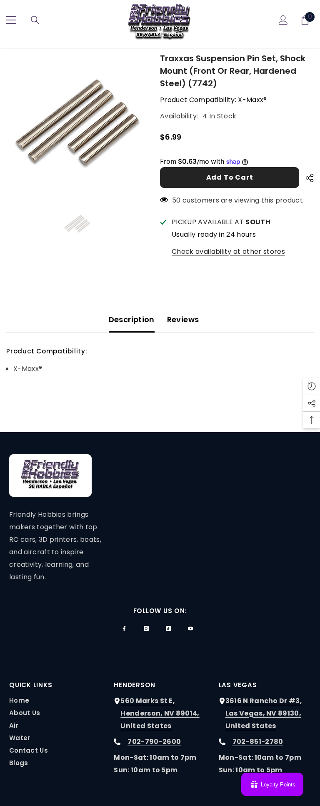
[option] (77, 122)
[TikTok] (168, 628)
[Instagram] (146, 628)
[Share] (306, 178)
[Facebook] (124, 628)
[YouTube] (190, 628)
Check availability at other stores (228, 251)
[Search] (35, 20)
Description (132, 319)
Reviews (183, 319)
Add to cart (229, 177)
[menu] (11, 20)
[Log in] (283, 20)
